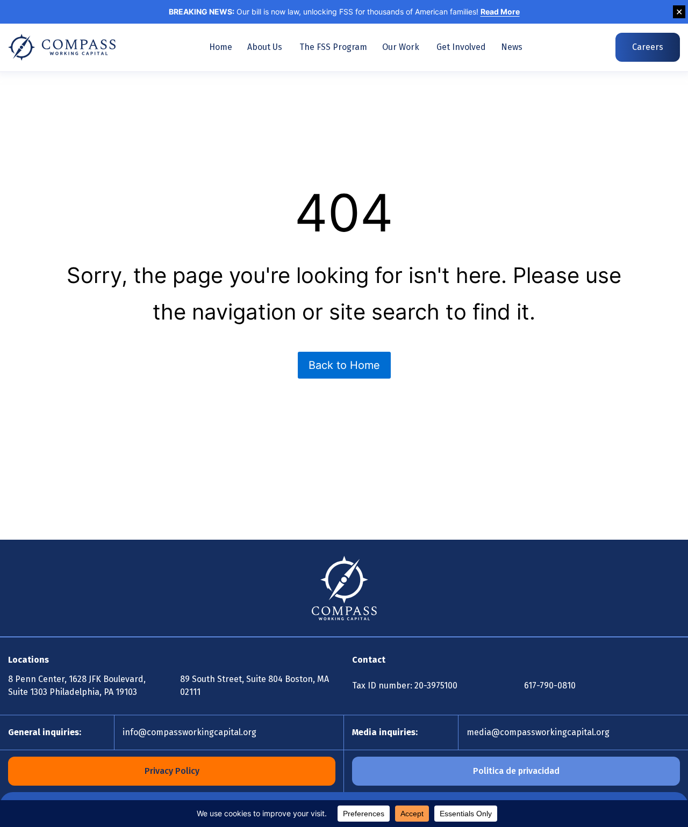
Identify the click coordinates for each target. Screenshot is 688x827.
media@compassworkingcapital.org (538, 732)
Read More (500, 11)
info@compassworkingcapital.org (189, 732)
